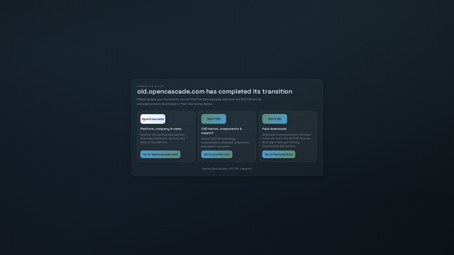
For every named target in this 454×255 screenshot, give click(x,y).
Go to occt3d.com (217, 154)
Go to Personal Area (279, 154)
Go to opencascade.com (160, 154)
